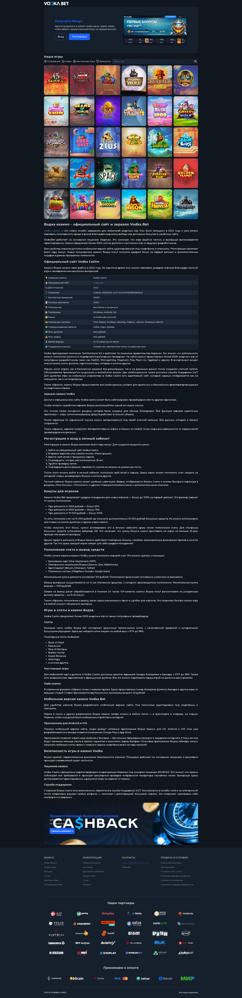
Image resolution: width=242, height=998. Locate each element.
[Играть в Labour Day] (82, 173)
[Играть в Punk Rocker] (108, 80)
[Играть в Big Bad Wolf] (134, 80)
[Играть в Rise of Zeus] (108, 142)
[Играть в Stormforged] (185, 204)
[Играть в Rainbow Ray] (159, 142)
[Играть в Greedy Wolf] (185, 111)
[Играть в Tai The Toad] (134, 142)
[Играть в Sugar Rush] (159, 111)
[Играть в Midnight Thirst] (82, 80)
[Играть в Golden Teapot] (185, 173)
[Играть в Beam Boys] (185, 142)
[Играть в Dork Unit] (82, 142)
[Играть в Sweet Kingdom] (56, 111)
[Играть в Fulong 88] (185, 80)
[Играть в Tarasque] (56, 173)
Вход (61, 36)
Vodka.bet (98, 283)
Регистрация (79, 36)
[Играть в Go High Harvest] (159, 204)
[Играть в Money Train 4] (134, 111)
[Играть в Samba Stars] (134, 173)
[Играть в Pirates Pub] (159, 173)
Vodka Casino (52, 230)
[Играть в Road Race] (56, 204)
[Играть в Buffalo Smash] (159, 80)
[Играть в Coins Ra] (108, 111)
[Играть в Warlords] (56, 142)
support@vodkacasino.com (135, 863)
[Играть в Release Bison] (134, 204)
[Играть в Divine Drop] (108, 204)
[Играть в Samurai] (56, 80)
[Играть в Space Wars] (108, 173)
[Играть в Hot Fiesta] (82, 204)
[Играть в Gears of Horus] (82, 111)
